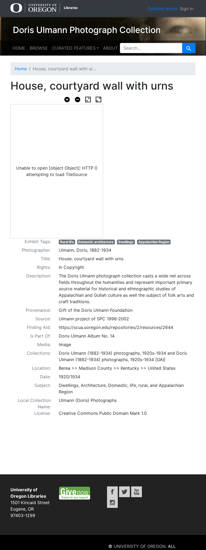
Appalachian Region (154, 242)
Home (19, 48)
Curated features (73, 48)
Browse (39, 48)
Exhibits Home (163, 8)
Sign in (186, 8)
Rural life (67, 242)
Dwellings (126, 242)
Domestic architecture (95, 242)
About (110, 48)
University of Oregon (139, 546)
